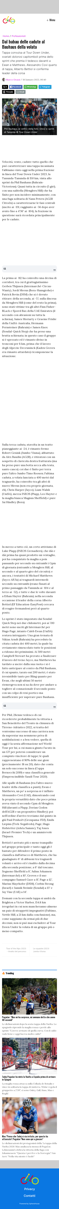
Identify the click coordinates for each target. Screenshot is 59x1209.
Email (22, 92)
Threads (9, 92)
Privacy (29, 1189)
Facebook (17, 87)
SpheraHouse (34, 1204)
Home (6, 36)
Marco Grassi (13, 79)
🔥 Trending (8, 973)
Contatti (29, 1195)
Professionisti (19, 36)
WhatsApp (31, 87)
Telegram (46, 87)
